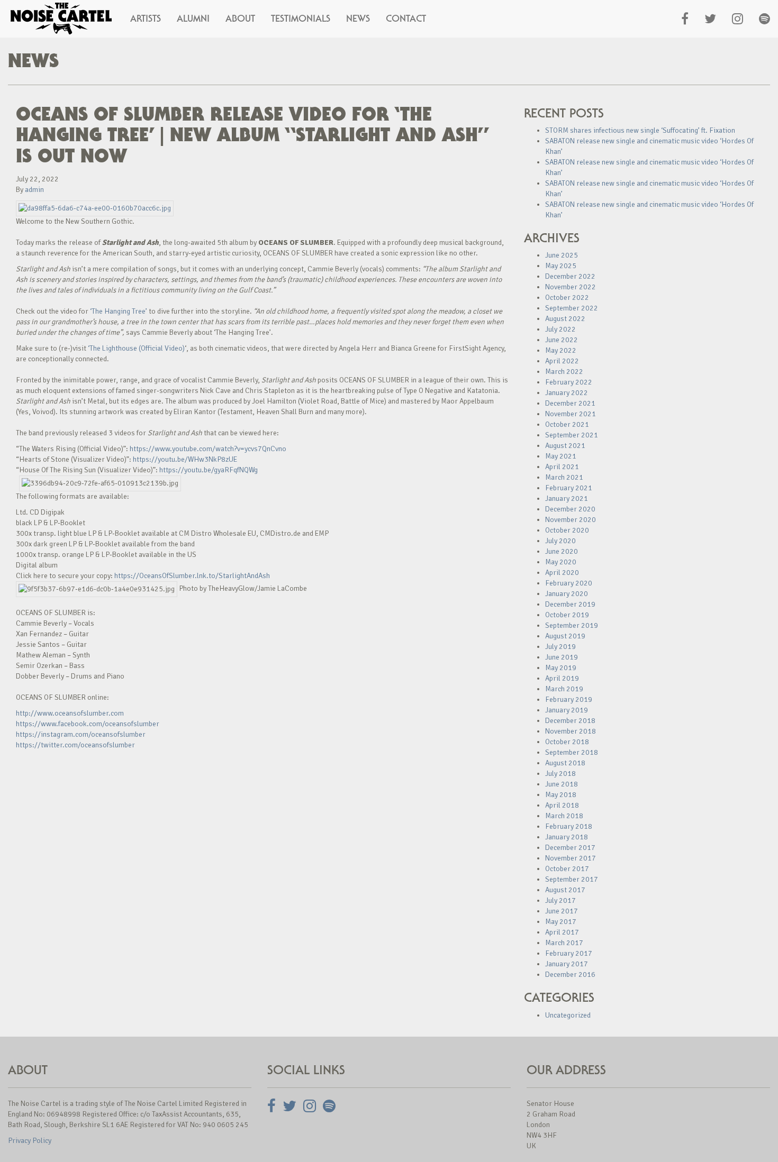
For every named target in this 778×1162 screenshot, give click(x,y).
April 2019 (562, 678)
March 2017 (564, 942)
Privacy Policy (29, 1140)
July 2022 (560, 329)
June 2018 (561, 784)
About (240, 18)
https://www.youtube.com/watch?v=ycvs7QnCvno (208, 448)
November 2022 (570, 286)
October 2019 (567, 614)
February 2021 (568, 487)
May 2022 (560, 350)
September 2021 (571, 435)
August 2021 (565, 445)
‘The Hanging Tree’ (118, 311)
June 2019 (561, 657)
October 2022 (567, 297)
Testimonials (300, 18)
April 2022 (562, 360)
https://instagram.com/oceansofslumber (81, 734)
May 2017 (560, 921)
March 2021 (564, 477)
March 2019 (564, 688)
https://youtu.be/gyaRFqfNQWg (208, 469)
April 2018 (562, 805)
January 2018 (566, 836)
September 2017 (571, 879)
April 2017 (562, 932)
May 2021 (560, 456)
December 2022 (570, 276)
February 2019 (568, 699)
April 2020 (562, 572)
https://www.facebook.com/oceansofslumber (87, 723)
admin (34, 189)
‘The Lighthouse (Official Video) (136, 348)
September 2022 (571, 308)
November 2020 (570, 519)
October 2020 (567, 530)
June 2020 (561, 551)
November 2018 (570, 731)
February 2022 (568, 382)
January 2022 (566, 392)
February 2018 (568, 826)
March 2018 (564, 815)
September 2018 (571, 752)
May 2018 (560, 794)
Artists (145, 18)
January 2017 (566, 963)
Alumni (193, 18)
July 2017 (560, 900)
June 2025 (561, 255)
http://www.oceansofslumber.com (70, 713)
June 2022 (561, 339)
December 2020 (570, 509)
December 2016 (570, 974)
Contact (406, 18)
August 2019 (565, 636)
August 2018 (565, 762)
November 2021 (570, 413)
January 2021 (566, 498)
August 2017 (565, 889)
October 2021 (567, 424)
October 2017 (567, 868)
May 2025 (560, 265)
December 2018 (570, 720)
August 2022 (565, 318)
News (358, 18)
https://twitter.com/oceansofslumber (75, 744)
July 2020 (560, 540)
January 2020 (566, 593)
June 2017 (561, 911)
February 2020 (568, 583)
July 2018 (560, 773)
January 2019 (566, 710)
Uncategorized (568, 1015)
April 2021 (562, 466)
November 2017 (570, 858)
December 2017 (570, 847)
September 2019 (571, 625)
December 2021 (570, 403)
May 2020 (560, 561)
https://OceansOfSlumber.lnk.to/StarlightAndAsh (192, 575)
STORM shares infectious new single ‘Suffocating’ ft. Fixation (640, 130)
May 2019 (560, 667)
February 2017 (568, 953)
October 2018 (567, 741)
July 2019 (560, 646)
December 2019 (570, 604)
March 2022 (564, 371)
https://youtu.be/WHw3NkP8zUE (185, 459)
